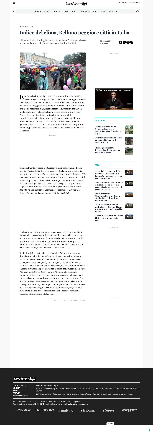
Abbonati (132, 3)
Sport (102, 11)
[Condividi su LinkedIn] (124, 42)
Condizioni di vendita (19, 386)
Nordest (57, 11)
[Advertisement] (76, 18)
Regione (47, 11)
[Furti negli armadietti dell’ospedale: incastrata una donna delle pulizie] (129, 151)
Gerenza (17, 390)
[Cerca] (14, 11)
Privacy (16, 393)
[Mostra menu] (14, 3)
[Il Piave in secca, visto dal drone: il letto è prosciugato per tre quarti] (129, 216)
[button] (114, 99)
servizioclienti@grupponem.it (75, 404)
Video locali (113, 11)
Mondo (74, 11)
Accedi (138, 3)
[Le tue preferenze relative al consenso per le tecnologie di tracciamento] (149, 430)
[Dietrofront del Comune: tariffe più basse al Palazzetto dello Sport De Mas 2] (129, 141)
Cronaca (37, 11)
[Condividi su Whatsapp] (131, 42)
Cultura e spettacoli (88, 11)
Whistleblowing (20, 395)
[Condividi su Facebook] (120, 42)
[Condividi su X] (128, 42)
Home (22, 26)
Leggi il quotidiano (122, 3)
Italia (66, 11)
